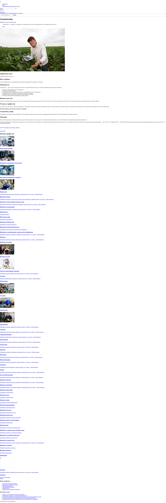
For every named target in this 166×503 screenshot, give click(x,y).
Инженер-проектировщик (7, 405)
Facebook (7, 127)
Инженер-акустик (5, 256)
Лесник (2, 369)
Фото (4, 26)
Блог (4, 5)
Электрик (3, 329)
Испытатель (3, 192)
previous (2, 131)
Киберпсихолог (6, 488)
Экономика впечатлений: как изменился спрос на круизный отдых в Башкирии (20, 499)
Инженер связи (4, 425)
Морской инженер (5, 359)
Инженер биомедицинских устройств (10, 177)
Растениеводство (12, 13)
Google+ (14, 127)
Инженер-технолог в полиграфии (9, 420)
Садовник (3, 295)
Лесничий (3, 364)
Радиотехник (3, 344)
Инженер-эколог (4, 395)
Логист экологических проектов (10, 483)
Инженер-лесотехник (6, 242)
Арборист (2, 475)
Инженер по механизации (7, 207)
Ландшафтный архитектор (8, 487)
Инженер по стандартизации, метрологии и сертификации (16, 232)
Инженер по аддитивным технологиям (11, 163)
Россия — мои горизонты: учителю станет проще (14, 494)
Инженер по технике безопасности (9, 227)
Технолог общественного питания (9, 271)
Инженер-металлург (5, 410)
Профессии (5, 3)
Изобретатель (4, 212)
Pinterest (17, 127)
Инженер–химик (4, 400)
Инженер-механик (5, 197)
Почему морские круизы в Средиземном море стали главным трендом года (19, 498)
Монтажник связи (5, 217)
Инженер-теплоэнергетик (7, 222)
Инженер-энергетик (5, 380)
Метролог (3, 237)
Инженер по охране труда (7, 440)
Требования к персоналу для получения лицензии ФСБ (15, 495)
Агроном (2, 470)
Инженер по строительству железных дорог (12, 430)
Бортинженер (4, 324)
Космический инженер (6, 148)
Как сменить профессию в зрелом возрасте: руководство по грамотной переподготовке (22, 496)
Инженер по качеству (6, 445)
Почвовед (2, 349)
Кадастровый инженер (6, 375)
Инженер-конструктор (6, 415)
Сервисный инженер (6, 334)
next (4, 131)
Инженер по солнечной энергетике (9, 435)
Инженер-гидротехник (6, 390)
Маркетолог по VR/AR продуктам (10, 484)
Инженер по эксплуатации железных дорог (12, 202)
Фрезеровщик (4, 281)
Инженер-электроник (6, 385)
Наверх (1, 478)
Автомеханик (7, 477)
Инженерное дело (4, 13)
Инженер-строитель (5, 450)
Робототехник (4, 339)
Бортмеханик (4, 310)
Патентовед (3, 354)
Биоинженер (3, 455)
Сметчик (2, 276)
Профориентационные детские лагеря (11, 6)
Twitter (10, 127)
